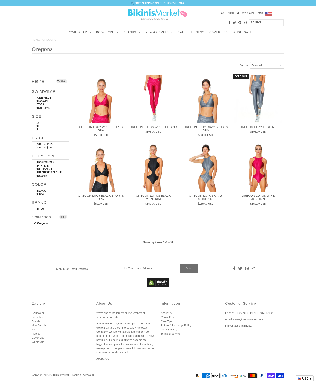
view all (61, 81)
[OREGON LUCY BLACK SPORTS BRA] (101, 168)
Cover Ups (218, 32)
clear (63, 216)
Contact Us (167, 317)
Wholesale (242, 32)
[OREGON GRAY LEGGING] (258, 99)
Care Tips (166, 321)
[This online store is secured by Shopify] (158, 286)
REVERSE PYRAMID (49, 172)
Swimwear (78, 32)
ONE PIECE (44, 97)
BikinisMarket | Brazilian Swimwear (73, 375)
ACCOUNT (228, 13)
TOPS (40, 104)
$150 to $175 (45, 147)
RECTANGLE (45, 169)
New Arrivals (157, 32)
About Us (166, 313)
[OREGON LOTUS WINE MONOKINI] (258, 168)
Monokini (42, 101)
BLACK (41, 190)
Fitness (197, 32)
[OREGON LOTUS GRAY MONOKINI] (206, 168)
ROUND (42, 176)
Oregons (42, 223)
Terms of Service (170, 333)
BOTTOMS (43, 108)
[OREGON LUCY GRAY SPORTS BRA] (206, 99)
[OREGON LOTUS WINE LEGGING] (153, 99)
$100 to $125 (45, 144)
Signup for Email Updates (72, 268)
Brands (129, 32)
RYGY (40, 208)
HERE (248, 325)
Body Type (105, 32)
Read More (102, 358)
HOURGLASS (45, 162)
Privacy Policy (169, 329)
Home (36, 40)
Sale (182, 32)
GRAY (40, 194)
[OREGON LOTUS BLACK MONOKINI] (153, 168)
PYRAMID (43, 165)
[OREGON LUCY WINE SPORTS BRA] (101, 99)
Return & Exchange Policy (176, 325)
